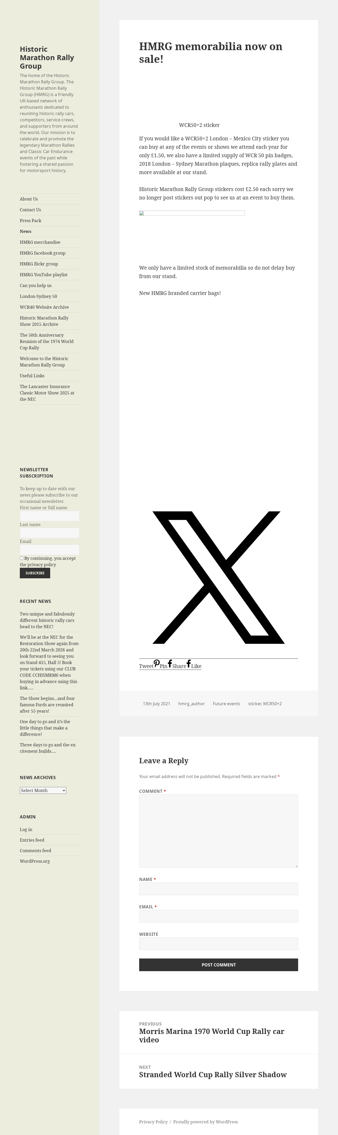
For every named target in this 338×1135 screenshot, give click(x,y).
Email (25, 541)
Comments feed (35, 850)
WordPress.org (35, 861)
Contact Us (30, 210)
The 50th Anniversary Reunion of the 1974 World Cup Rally (47, 341)
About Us (29, 199)
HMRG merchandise (40, 242)
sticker (254, 704)
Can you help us (35, 285)
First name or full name (43, 508)
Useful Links (32, 376)
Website (148, 934)
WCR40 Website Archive (44, 307)
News (25, 231)
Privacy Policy (153, 1122)
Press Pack (30, 220)
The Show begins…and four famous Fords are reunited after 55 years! (47, 704)
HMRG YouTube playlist (44, 275)
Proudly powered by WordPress (205, 1122)
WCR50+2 (272, 704)
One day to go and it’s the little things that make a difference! (45, 728)
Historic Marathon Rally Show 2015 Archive (44, 321)
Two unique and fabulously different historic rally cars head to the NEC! (47, 620)
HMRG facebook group (42, 253)
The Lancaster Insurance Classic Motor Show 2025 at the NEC (47, 393)
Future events (226, 704)
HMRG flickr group (39, 264)
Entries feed (32, 840)
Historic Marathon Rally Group (47, 57)
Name (147, 879)
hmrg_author (191, 704)
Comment (152, 791)
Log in (26, 829)
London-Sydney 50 (38, 296)
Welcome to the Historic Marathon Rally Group (44, 362)
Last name (30, 524)
